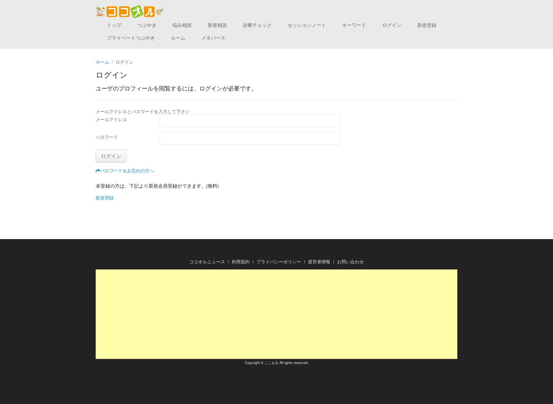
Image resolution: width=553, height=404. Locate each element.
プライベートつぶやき (131, 37)
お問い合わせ (350, 261)
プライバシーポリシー (278, 261)
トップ (114, 24)
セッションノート (307, 24)
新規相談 (217, 24)
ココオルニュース (207, 261)
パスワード (107, 137)
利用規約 (241, 261)
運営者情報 (319, 261)
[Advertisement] (276, 314)
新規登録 (427, 24)
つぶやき (146, 24)
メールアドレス (111, 119)
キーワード (354, 24)
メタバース (213, 37)
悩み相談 (182, 24)
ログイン (391, 24)
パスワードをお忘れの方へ (127, 170)
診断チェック (257, 24)
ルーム (178, 37)
